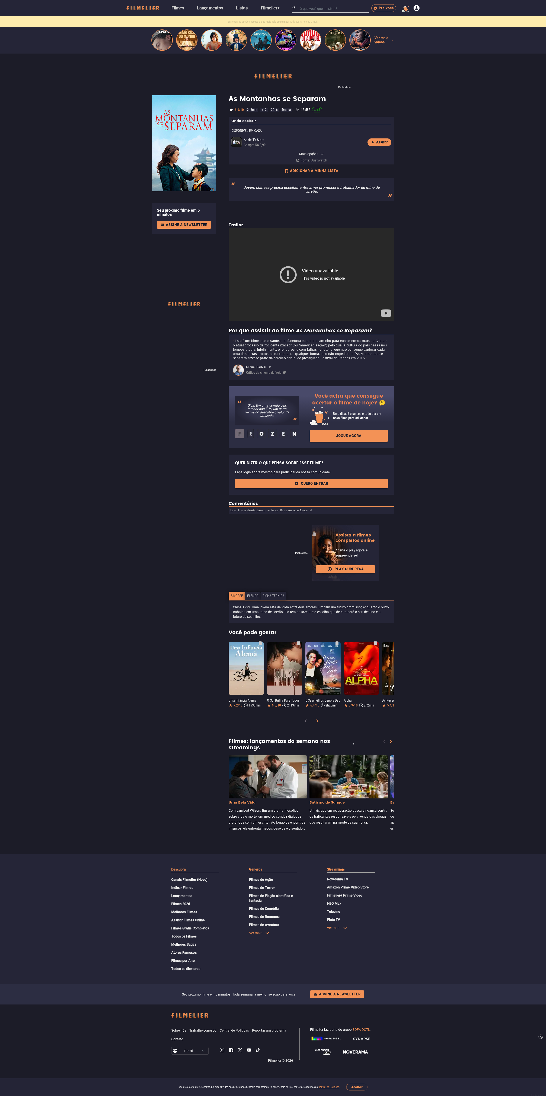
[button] (203, 1050)
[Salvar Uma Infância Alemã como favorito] (260, 643)
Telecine (333, 912)
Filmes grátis (249, 21)
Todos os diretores (185, 969)
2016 (274, 110)
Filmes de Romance (264, 917)
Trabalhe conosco (202, 1030)
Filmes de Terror (262, 888)
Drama (286, 110)
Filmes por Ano (183, 961)
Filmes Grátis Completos (190, 928)
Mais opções (308, 154)
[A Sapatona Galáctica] (285, 40)
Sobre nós (178, 1030)
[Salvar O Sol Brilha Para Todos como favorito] (298, 643)
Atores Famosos (184, 953)
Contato (177, 1039)
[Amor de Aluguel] (310, 40)
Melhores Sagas (183, 944)
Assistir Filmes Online (188, 920)
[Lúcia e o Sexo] (211, 40)
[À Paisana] (162, 40)
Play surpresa (349, 569)
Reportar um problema (269, 1030)
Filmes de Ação (261, 880)
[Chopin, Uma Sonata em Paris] (236, 40)
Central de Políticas (328, 1087)
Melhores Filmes (184, 912)
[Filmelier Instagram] (222, 1051)
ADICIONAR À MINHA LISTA (314, 171)
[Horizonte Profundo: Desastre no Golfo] (360, 40)
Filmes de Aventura (264, 925)
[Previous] (305, 721)
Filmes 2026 (180, 904)
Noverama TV (337, 879)
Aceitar (357, 1087)
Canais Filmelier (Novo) (189, 880)
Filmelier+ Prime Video (344, 895)
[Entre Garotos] (261, 40)
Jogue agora (349, 436)
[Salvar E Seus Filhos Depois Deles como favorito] (337, 643)
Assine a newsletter (187, 225)
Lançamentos (181, 896)
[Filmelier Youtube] (249, 1051)
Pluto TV (333, 920)
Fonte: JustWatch (314, 160)
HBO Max (334, 903)
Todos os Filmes (184, 936)
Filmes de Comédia (264, 909)
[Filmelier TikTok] (258, 1051)
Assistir (382, 142)
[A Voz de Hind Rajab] (335, 40)
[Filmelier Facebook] (231, 1051)
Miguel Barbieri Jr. (259, 367)
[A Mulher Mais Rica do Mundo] (186, 40)
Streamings (336, 869)
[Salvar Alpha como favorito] (375, 643)
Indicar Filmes (182, 888)
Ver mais (256, 933)
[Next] (317, 721)
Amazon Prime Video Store (348, 887)
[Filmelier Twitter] (240, 1051)
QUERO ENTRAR (314, 483)
